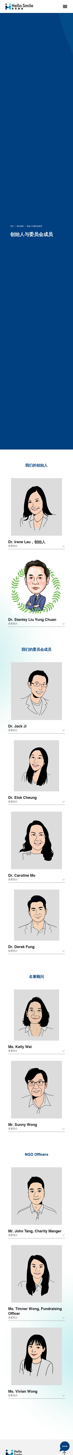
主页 (12, 226)
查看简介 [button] (13, 546)
